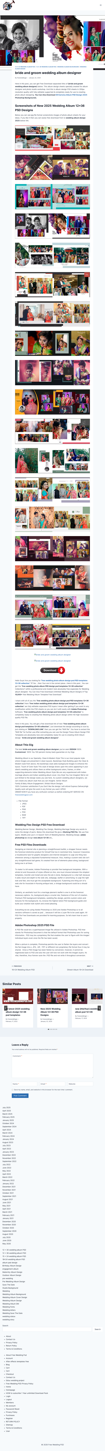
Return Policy (11, 1346)
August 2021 (7, 1199)
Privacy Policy (11, 1343)
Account (9, 1358)
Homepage (10, 1390)
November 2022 (9, 1158)
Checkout (10, 1374)
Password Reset (12, 1409)
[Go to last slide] (5, 1008)
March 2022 (7, 1177)
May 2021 (6, 1206)
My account (10, 1406)
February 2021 (8, 1215)
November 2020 (9, 1225)
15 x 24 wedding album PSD (14, 1256)
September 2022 (9, 1161)
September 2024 (9, 1127)
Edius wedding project (15, 1380)
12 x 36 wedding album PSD (46, 67)
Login (8, 1396)
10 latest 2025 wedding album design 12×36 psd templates (18, 1012)
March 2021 (7, 1212)
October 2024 (8, 1123)
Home (8, 1387)
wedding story (8, 1320)
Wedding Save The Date (12, 1313)
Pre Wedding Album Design (13, 1282)
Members (10, 1403)
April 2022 (6, 1174)
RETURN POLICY (13, 1422)
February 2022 (8, 1180)
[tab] (48, 1029)
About (8, 1336)
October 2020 (8, 1228)
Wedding (6, 1291)
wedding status (8, 1316)
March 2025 (7, 1114)
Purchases (10, 1415)
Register (9, 1418)
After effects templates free (17, 1361)
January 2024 (8, 1139)
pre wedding (7, 1278)
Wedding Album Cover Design (14, 1297)
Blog (8, 1365)
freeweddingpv (22, 78)
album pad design (9, 1263)
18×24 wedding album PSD (13, 1259)
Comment (17, 1056)
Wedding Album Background (68, 67)
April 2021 (6, 1209)
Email (44, 1084)
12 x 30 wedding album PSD (25, 67)
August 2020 (7, 1234)
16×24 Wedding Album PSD (23, 968)
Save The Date (8, 1285)
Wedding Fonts (8, 1307)
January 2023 (8, 1152)
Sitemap (9, 1425)
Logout (9, 1399)
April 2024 (6, 1130)
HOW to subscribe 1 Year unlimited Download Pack (27, 1393)
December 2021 (8, 1187)
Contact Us (10, 1339)
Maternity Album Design (12, 1272)
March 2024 (7, 1133)
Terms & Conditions (14, 1349)
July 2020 (6, 1237)
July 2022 (6, 1165)
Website (72, 1084)
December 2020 (9, 1222)
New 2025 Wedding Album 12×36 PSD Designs (50, 1012)
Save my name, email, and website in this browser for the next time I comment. (43, 1090)
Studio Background (10, 1288)
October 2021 (8, 1193)
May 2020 (6, 1244)
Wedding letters (8, 1310)
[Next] (99, 1008)
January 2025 (8, 1120)
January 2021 (8, 1218)
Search (5, 1326)
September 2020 (9, 1231)
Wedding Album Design (12, 1301)
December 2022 (9, 1155)
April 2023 (6, 1149)
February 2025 (8, 1117)
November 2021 (9, 1190)
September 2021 (9, 1196)
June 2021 (6, 1202)
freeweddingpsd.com (24, 795)
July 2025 (6, 1108)
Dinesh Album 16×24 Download (80, 968)
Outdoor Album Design (11, 1275)
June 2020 (6, 1240)
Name (16, 1084)
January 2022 (8, 1184)
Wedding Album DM (10, 1304)
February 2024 (8, 1136)
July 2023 (6, 1145)
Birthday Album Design (11, 1266)
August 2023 (7, 1142)
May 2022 (6, 1171)
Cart (8, 1368)
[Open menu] (101, 5)
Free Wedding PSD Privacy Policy (19, 1384)
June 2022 (6, 1168)
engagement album (10, 1269)
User (8, 1431)
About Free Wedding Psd (16, 1355)
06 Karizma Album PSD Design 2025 (71, 95)
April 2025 (6, 1111)
